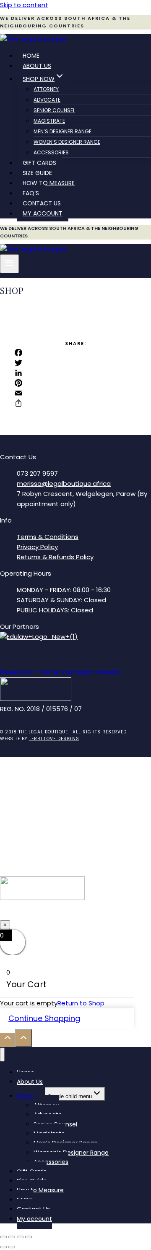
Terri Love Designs (54, 738)
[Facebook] (75, 353)
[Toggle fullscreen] (11, 1237)
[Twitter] (75, 363)
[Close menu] (2, 1054)
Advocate (47, 99)
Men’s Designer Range (62, 131)
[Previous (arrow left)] (3, 1247)
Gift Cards (39, 163)
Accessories (51, 152)
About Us (37, 66)
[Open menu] (9, 263)
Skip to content (24, 4)
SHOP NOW (76, 914)
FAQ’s (31, 193)
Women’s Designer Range (67, 141)
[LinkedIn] (75, 373)
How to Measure (49, 183)
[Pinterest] (75, 383)
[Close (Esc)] (28, 1237)
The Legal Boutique (43, 732)
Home (31, 55)
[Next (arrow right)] (11, 1247)
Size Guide (37, 173)
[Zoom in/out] (3, 1237)
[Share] (75, 403)
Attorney (46, 89)
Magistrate (49, 120)
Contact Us (42, 203)
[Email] (75, 393)
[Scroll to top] (7, 1040)
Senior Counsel (54, 110)
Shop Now (31, 1096)
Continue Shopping (44, 1018)
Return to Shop (80, 1003)
